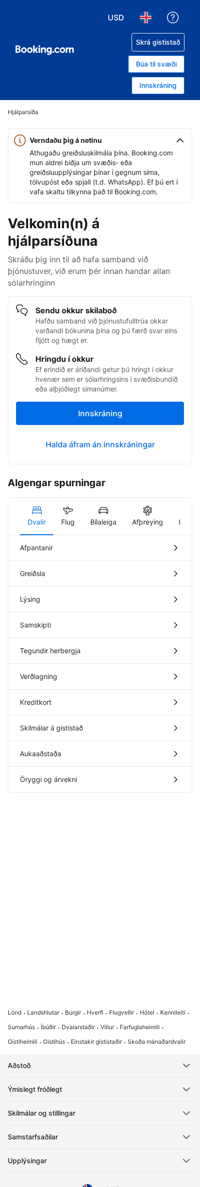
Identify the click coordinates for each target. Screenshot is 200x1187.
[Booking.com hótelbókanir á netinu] (45, 50)
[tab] (36, 516)
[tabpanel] (100, 663)
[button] (100, 140)
